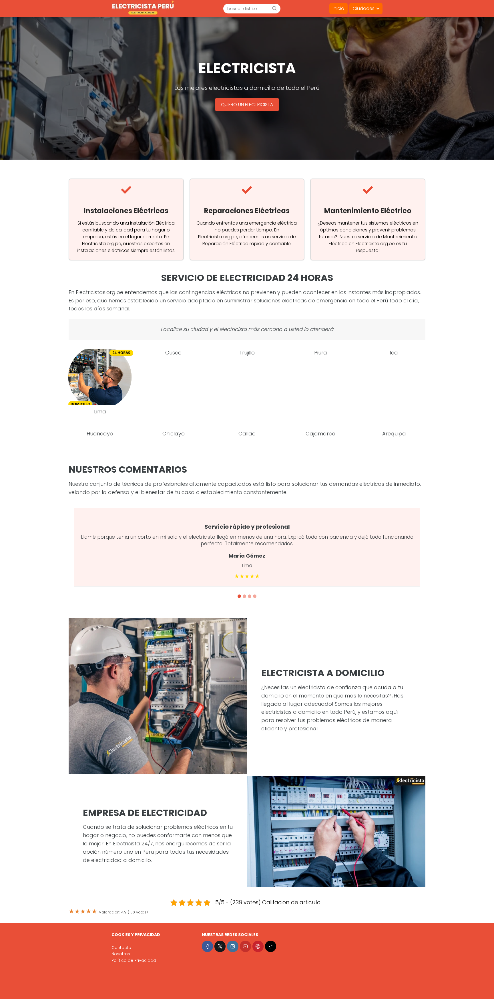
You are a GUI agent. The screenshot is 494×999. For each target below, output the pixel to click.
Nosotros (120, 954)
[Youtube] (245, 946)
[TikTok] (270, 946)
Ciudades (364, 8)
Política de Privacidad (133, 960)
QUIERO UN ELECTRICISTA (247, 104)
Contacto (121, 947)
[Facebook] (207, 946)
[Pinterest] (258, 946)
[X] (220, 946)
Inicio (338, 8)
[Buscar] (274, 8)
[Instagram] (232, 946)
